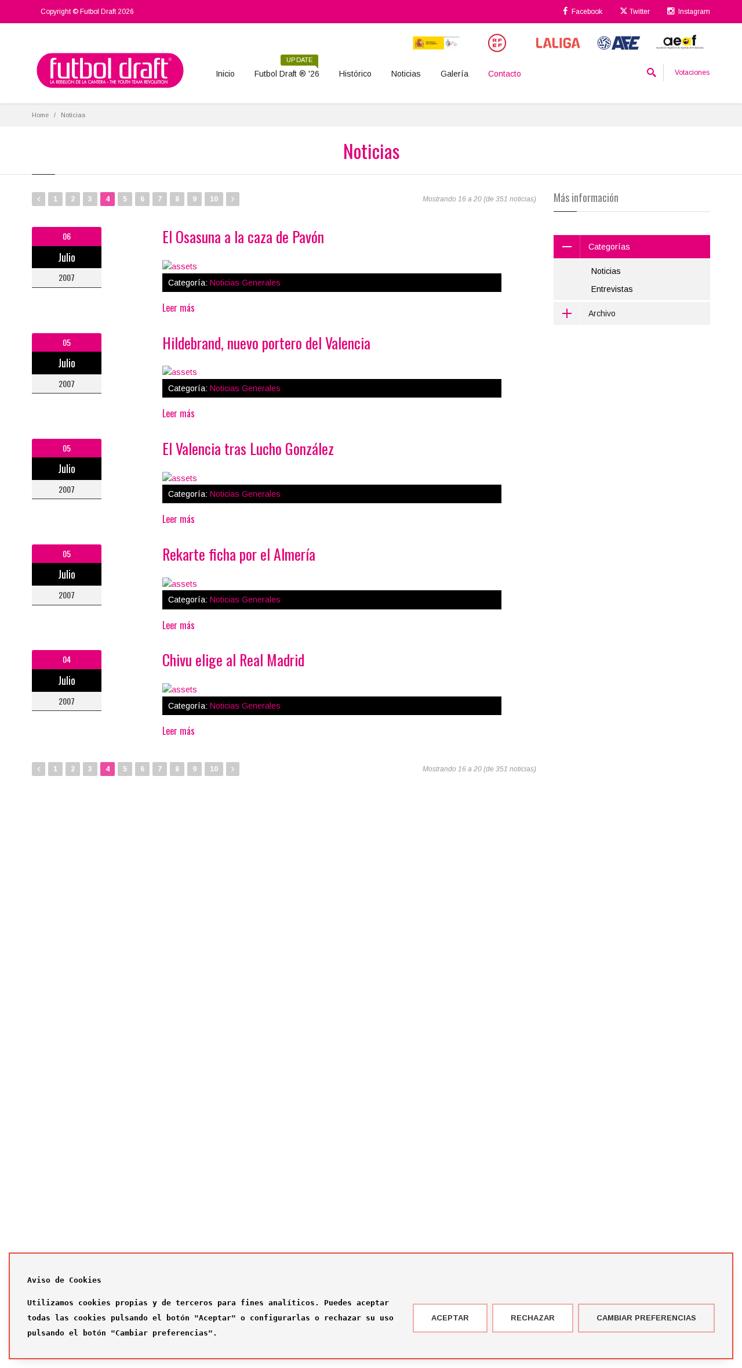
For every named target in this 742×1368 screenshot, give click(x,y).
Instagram (693, 12)
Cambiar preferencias (646, 1317)
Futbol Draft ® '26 (286, 69)
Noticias (406, 73)
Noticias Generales (245, 282)
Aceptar (450, 1317)
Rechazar (533, 1317)
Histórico (355, 73)
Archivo (602, 313)
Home (40, 114)
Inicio (225, 73)
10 (214, 199)
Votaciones (692, 72)
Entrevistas (612, 289)
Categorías (609, 246)
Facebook (586, 12)
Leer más (178, 308)
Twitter (639, 12)
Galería (454, 73)
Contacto (504, 73)
